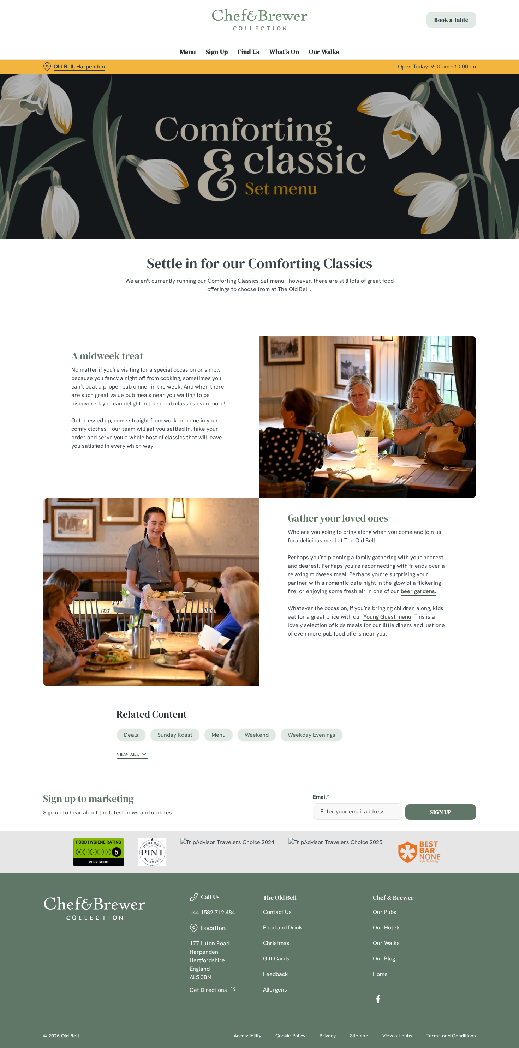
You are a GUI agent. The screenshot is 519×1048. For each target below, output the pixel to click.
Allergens (275, 989)
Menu (218, 735)
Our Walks (386, 943)
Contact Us (277, 912)
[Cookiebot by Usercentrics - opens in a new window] (46, 79)
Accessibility (247, 1035)
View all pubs (397, 1035)
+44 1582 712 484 (212, 912)
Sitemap (359, 1035)
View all (128, 754)
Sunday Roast (174, 735)
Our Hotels (387, 927)
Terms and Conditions (451, 1035)
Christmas (276, 943)
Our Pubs (384, 912)
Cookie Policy (290, 1035)
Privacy (328, 1035)
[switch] (203, 79)
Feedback (275, 974)
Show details (368, 80)
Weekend (257, 735)
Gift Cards (276, 958)
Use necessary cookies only (460, 42)
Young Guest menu (387, 616)
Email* (321, 797)
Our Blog (384, 958)
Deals (131, 735)
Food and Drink (282, 927)
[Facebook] (378, 999)
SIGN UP (440, 812)
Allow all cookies (460, 19)
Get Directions (208, 990)
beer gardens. (418, 591)
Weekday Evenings (311, 735)
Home (380, 974)
